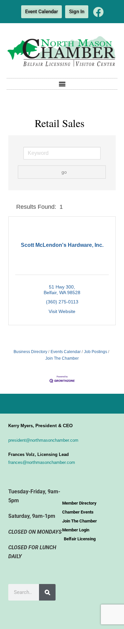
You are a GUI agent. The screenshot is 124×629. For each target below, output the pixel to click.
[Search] (47, 592)
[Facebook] (98, 12)
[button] (62, 83)
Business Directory (30, 351)
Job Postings (95, 351)
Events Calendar (66, 351)
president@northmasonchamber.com (43, 440)
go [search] (64, 172)
